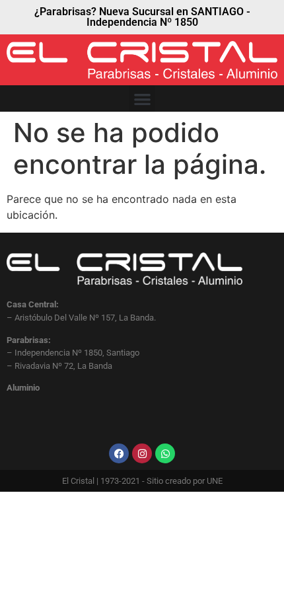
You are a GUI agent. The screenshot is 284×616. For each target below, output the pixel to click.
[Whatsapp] (165, 453)
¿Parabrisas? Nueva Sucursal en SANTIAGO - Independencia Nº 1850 (142, 16)
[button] (142, 98)
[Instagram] (142, 453)
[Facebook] (119, 453)
